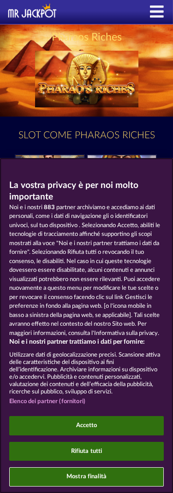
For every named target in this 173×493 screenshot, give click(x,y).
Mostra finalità (86, 477)
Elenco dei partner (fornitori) (47, 402)
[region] (86, 325)
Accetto (86, 425)
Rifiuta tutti (86, 451)
